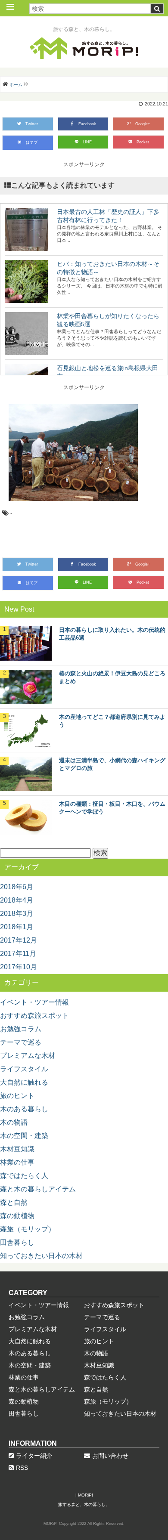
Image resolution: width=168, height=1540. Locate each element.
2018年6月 (16, 887)
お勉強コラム (20, 1029)
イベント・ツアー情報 (34, 1002)
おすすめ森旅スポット (34, 1015)
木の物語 (14, 1122)
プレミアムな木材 (27, 1055)
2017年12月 (18, 940)
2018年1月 (16, 927)
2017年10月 (18, 967)
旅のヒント (17, 1095)
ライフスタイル (24, 1069)
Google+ (142, 124)
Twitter (31, 124)
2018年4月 (16, 900)
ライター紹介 (34, 1455)
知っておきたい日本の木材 (41, 1255)
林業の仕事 (17, 1162)
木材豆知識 (17, 1149)
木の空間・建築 (24, 1135)
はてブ (31, 142)
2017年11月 (18, 953)
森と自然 (14, 1202)
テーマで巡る (20, 1042)
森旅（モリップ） (27, 1229)
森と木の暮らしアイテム (38, 1189)
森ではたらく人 (24, 1175)
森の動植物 (17, 1215)
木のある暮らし (24, 1109)
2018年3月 (16, 913)
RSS (22, 1467)
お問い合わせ (110, 1455)
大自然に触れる (24, 1082)
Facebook (87, 124)
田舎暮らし (17, 1242)
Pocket (143, 142)
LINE (87, 142)
